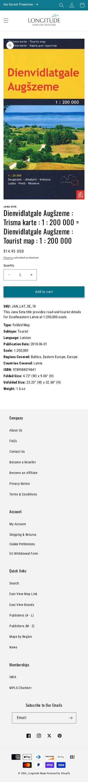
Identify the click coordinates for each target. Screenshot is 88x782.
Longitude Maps (37, 773)
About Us (15, 430)
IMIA (12, 677)
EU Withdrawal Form (23, 553)
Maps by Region (20, 636)
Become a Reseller (22, 462)
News (13, 647)
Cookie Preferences (22, 544)
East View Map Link (23, 594)
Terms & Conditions (23, 494)
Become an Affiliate (23, 473)
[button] (61, 5)
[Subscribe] (71, 717)
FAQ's (13, 441)
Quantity (9, 265)
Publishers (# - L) (21, 615)
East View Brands (21, 605)
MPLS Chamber (20, 688)
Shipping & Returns (22, 535)
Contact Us (17, 451)
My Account (17, 524)
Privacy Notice (19, 484)
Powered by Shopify (58, 773)
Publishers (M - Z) (21, 626)
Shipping (8, 257)
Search (14, 583)
